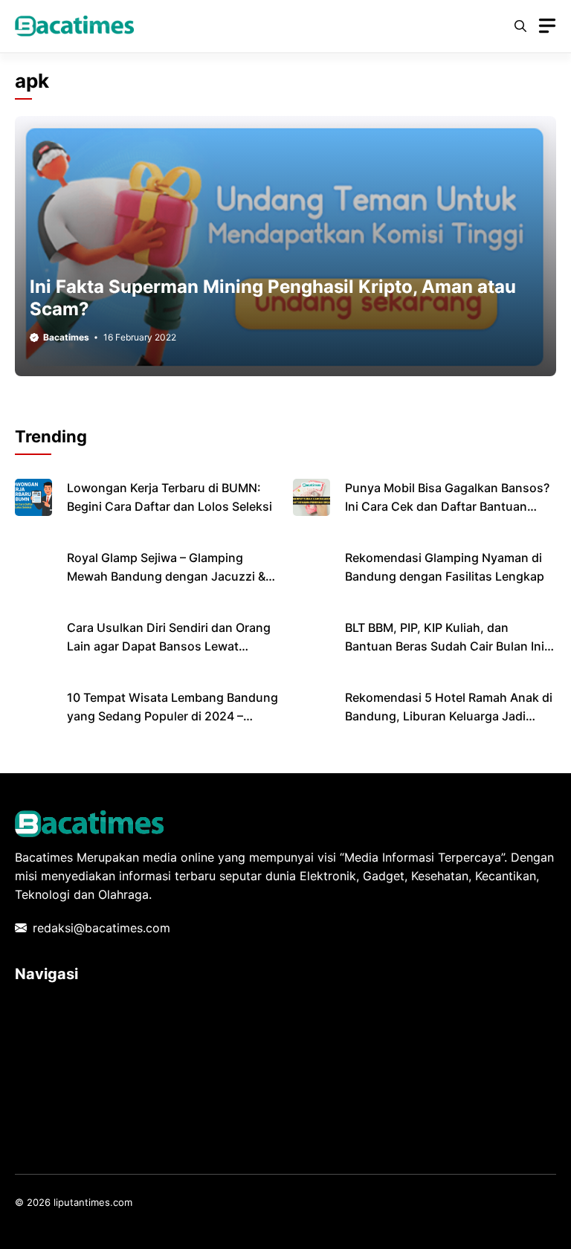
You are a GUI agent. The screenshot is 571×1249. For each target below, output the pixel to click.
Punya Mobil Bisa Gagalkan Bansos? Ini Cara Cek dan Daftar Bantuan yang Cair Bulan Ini (447, 506)
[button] (520, 26)
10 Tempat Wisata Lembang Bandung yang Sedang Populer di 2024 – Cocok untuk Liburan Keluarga (172, 716)
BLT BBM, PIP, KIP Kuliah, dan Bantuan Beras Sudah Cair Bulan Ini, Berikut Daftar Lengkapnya (446, 646)
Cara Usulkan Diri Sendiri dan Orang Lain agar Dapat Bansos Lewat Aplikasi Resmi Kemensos (169, 646)
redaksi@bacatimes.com (101, 927)
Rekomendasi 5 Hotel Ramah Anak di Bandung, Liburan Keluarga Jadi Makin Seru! (448, 716)
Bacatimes (66, 337)
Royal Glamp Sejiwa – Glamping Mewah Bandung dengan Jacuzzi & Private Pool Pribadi (166, 576)
